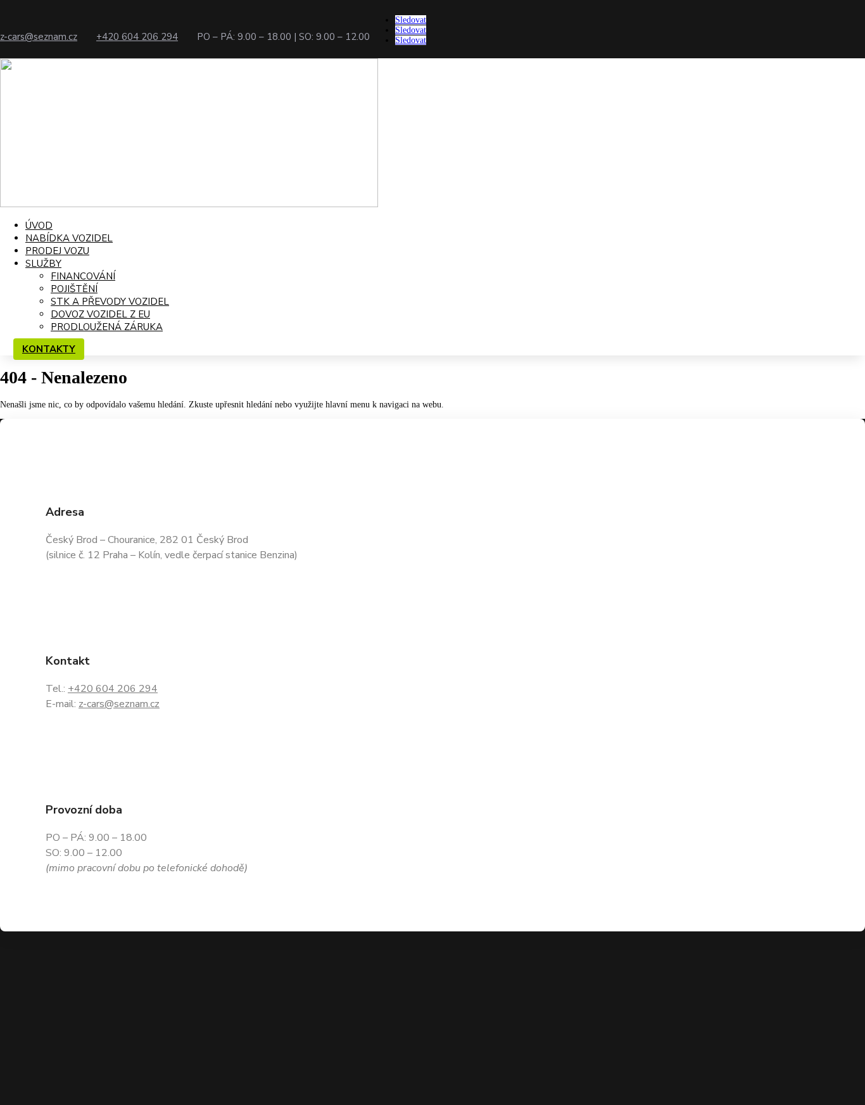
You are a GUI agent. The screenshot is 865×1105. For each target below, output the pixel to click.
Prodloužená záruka (107, 327)
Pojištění (74, 289)
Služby (43, 263)
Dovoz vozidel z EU (100, 314)
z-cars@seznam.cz (38, 36)
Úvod (39, 225)
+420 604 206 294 (137, 36)
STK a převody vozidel (110, 301)
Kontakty (48, 349)
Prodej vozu (57, 251)
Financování (83, 276)
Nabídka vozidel (69, 238)
